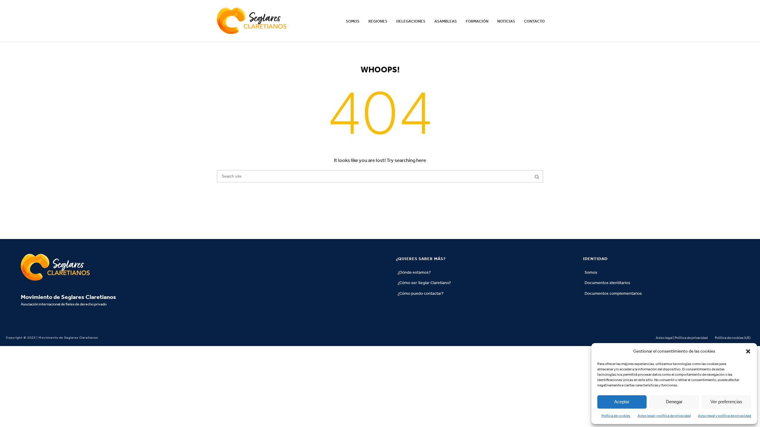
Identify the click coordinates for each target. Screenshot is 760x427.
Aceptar (621, 401)
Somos (353, 21)
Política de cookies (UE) (732, 338)
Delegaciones (410, 21)
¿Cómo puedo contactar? (421, 293)
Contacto (534, 21)
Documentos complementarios (613, 293)
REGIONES (377, 21)
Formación (477, 21)
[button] (748, 351)
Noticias (506, 21)
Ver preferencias (726, 401)
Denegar (674, 401)
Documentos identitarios (607, 282)
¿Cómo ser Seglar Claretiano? (424, 282)
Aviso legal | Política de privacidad (682, 338)
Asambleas (445, 21)
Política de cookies (615, 416)
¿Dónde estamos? (414, 272)
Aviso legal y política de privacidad (664, 416)
